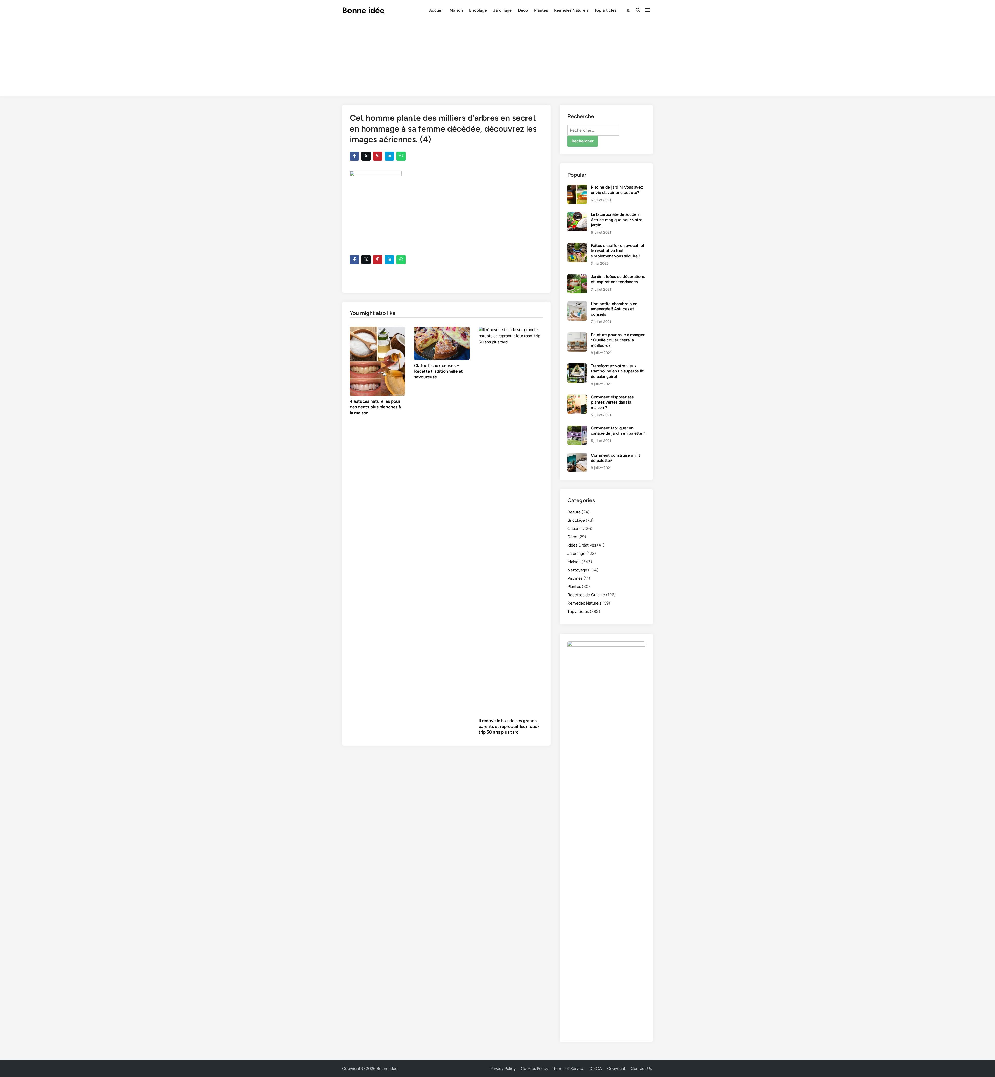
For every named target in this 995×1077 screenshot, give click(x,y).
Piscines (574, 578)
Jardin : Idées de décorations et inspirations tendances (618, 279)
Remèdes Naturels (571, 10)
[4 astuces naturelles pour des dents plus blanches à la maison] (377, 360)
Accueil (436, 10)
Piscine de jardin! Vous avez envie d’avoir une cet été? (617, 190)
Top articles (605, 10)
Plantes (541, 10)
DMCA (595, 1068)
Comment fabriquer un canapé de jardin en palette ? (618, 431)
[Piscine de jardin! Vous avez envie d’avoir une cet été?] (577, 187)
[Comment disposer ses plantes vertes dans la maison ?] (577, 397)
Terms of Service (568, 1068)
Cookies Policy (534, 1068)
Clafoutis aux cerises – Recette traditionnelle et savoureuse (438, 371)
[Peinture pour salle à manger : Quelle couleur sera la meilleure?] (577, 335)
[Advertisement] (497, 59)
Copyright (616, 1068)
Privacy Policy (503, 1068)
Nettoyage (577, 570)
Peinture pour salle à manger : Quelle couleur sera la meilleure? (618, 340)
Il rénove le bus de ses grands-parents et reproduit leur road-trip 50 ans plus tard (509, 726)
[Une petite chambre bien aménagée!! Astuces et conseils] (577, 304)
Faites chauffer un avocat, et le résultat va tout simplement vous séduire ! (617, 251)
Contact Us (641, 1068)
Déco (523, 10)
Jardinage (502, 10)
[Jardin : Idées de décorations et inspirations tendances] (577, 277)
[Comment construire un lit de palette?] (577, 455)
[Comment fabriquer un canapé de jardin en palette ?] (577, 428)
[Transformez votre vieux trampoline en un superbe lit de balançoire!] (577, 366)
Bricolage (478, 10)
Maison (456, 10)
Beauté (574, 511)
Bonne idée (363, 10)
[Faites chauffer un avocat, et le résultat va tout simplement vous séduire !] (577, 245)
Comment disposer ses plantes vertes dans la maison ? (612, 402)
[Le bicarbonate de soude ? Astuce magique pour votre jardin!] (577, 214)
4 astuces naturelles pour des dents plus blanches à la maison (375, 407)
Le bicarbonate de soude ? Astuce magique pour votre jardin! (616, 219)
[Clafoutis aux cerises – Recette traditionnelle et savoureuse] (441, 342)
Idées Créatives (581, 545)
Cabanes (575, 528)
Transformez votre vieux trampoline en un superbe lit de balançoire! (617, 371)
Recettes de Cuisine (586, 594)
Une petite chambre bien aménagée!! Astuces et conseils (614, 309)
